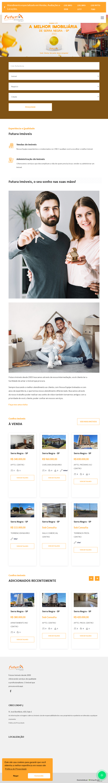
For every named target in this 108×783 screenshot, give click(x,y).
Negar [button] (15, 776)
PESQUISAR (30, 107)
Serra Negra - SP (19, 453)
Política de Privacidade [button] (16, 769)
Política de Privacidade (16, 723)
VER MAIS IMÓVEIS (88, 421)
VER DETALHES (22, 478)
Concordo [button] (39, 776)
